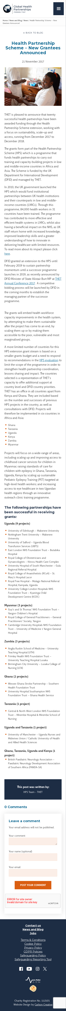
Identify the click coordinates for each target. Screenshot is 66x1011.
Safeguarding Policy (33, 955)
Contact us (33, 925)
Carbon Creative (43, 1004)
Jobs (33, 933)
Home (5, 20)
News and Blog (16, 20)
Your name (20, 851)
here (7, 254)
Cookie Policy (33, 944)
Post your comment (33, 885)
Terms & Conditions (33, 940)
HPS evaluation (48, 360)
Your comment (17, 835)
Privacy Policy (33, 947)
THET (17, 8)
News (26, 20)
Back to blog (34, 32)
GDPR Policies (33, 951)
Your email (14, 867)
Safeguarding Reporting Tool (33, 959)
